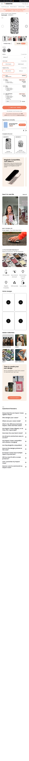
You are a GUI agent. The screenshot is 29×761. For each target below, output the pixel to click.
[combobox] (14, 57)
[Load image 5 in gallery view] (25, 38)
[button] (23, 3)
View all (25, 194)
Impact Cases (8, 13)
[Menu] (2, 4)
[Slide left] (2, 26)
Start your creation (14, 397)
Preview (23, 101)
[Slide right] (26, 26)
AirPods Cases (21, 6)
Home (2, 13)
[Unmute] (16, 222)
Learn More (24, 54)
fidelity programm (20, 115)
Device (4, 54)
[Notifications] (4, 4)
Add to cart (22, 124)
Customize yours (5, 6)
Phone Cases (13, 6)
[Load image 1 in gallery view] (4, 38)
